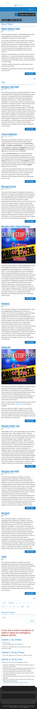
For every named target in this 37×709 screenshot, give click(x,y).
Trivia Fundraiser (9, 134)
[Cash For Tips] (18, 5)
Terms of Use (25, 682)
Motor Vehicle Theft (10, 29)
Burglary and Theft (10, 87)
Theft (3, 556)
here (18, 647)
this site (8, 642)
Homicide (5, 347)
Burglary (5, 513)
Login (7, 2)
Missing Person (8, 186)
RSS (34, 79)
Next (22, 606)
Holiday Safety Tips (10, 426)
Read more (30, 73)
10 (14, 606)
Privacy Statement (24, 707)
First (4, 603)
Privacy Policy (17, 682)
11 (17, 606)
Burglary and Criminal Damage (15, 226)
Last (28, 606)
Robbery (5, 303)
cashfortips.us (19, 404)
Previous (11, 603)
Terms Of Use (13, 707)
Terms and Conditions (8, 682)
